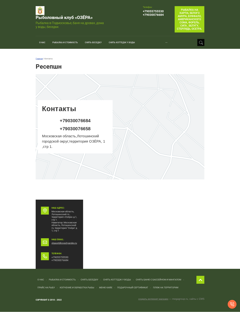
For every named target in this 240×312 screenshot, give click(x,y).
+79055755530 (153, 11)
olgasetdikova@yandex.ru (64, 243)
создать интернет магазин (153, 298)
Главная (39, 59)
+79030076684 (153, 15)
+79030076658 (75, 128)
